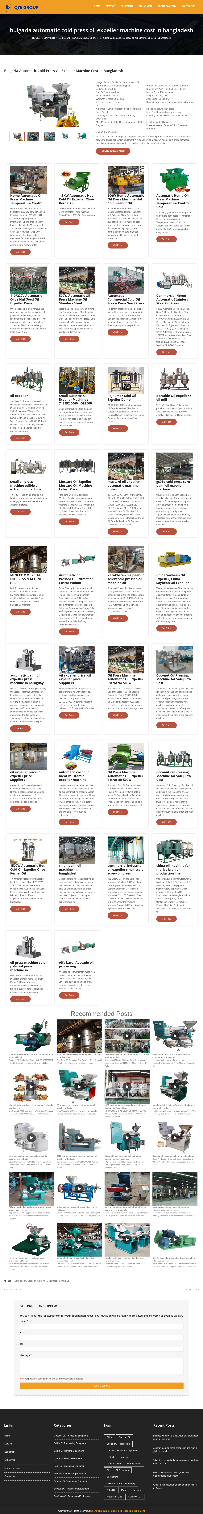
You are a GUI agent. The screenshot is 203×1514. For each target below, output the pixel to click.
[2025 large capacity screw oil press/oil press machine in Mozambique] (127, 1087)
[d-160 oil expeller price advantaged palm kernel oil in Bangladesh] (175, 1240)
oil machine (112, 1477)
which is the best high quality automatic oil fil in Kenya (175, 1486)
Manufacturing (134, 1464)
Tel (22, 1343)
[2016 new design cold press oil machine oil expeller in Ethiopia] (79, 1138)
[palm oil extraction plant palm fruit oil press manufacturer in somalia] (127, 1189)
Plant (123, 1490)
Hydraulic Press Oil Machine (68, 1458)
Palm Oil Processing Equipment (69, 1466)
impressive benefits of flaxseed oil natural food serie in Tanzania (175, 1437)
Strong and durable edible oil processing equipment (117, 1511)
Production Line (114, 1497)
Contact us (188, 6)
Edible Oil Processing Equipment (79, 38)
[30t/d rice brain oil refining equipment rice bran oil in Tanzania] (79, 1036)
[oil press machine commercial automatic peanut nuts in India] (31, 1138)
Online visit (145, 6)
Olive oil (65, 1281)
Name (24, 1321)
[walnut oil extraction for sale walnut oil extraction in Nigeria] (31, 1240)
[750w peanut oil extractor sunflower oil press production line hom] (31, 1189)
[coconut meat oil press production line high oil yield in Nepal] (31, 1036)
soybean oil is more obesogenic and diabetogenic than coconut (171, 1474)
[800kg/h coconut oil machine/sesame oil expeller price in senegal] (175, 1036)
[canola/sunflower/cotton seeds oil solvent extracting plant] (127, 1240)
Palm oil (110, 1490)
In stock (110, 1457)
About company (167, 6)
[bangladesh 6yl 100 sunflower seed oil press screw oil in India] (175, 1087)
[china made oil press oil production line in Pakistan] (79, 1189)
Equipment (127, 6)
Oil (107, 1470)
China (109, 1437)
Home (97, 6)
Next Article (192, 1289)
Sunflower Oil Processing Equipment (72, 1496)
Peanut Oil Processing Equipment (70, 1473)
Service (110, 6)
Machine (41, 1281)
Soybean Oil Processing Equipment (71, 1489)
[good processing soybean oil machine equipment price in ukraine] (175, 1189)
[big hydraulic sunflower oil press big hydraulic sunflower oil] (31, 1087)
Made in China (113, 1464)
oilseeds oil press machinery (120, 1483)
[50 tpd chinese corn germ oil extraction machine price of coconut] (127, 1138)
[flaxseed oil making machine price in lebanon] (175, 1138)
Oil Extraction (53, 1281)
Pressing (137, 1490)
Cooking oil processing (118, 1444)
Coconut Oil (124, 1437)
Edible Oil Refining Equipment (69, 1451)
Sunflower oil (135, 1497)
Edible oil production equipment (122, 1450)
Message (26, 1355)
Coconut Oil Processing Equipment (71, 1436)
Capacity (31, 1281)
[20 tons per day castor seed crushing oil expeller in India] (79, 1087)
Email (23, 1332)
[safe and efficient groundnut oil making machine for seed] (79, 1240)
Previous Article (13, 1289)
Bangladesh (20, 1281)
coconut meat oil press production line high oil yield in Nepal (175, 1449)
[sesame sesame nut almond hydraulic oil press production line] (127, 1036)
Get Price (20, 252)
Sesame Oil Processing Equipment (71, 1481)
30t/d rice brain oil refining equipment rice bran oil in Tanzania (176, 1462)
